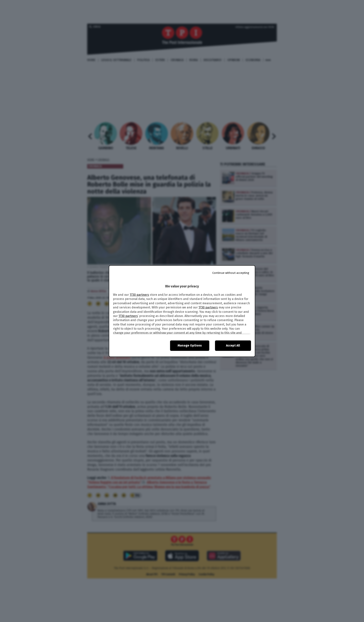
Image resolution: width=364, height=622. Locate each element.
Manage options (190, 345)
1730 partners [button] (139, 295)
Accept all (233, 345)
